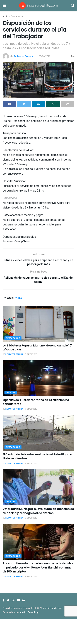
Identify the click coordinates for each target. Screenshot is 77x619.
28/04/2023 (44, 56)
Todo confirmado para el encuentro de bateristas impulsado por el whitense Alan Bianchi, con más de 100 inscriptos (38, 567)
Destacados (17, 16)
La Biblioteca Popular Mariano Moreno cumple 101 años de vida (37, 347)
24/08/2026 (32, 354)
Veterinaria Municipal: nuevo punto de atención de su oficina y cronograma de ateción (38, 511)
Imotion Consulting (29, 612)
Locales (11, 392)
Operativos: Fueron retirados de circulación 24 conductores (36, 402)
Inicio (5, 16)
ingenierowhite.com (52, 608)
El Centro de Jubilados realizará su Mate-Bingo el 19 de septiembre (37, 456)
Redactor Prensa (23, 56)
